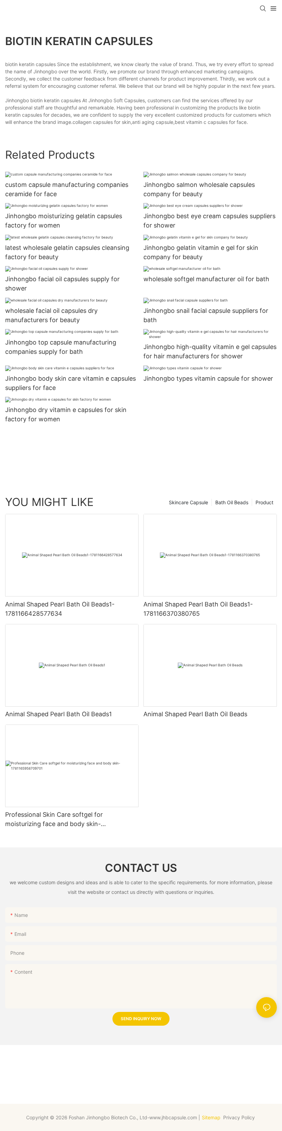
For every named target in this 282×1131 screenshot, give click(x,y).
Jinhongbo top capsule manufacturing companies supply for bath (60, 347)
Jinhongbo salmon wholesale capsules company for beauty (199, 189)
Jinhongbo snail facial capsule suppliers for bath (205, 315)
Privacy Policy (239, 1117)
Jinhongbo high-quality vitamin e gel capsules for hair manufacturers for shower (209, 351)
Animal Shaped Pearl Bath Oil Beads (195, 714)
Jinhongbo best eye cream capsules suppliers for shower (209, 220)
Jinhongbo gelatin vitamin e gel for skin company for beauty (200, 252)
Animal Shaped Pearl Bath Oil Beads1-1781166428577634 (60, 609)
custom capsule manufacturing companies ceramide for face (66, 189)
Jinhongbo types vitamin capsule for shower (208, 378)
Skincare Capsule (188, 502)
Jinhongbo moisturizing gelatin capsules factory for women (63, 220)
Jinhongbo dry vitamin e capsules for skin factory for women (66, 414)
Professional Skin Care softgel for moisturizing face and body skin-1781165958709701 (54, 819)
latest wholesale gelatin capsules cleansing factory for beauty (67, 252)
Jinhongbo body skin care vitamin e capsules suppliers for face (70, 383)
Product (264, 502)
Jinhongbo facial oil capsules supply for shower (62, 283)
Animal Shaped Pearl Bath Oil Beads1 (58, 714)
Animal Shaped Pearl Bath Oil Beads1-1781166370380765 (198, 609)
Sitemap (211, 1117)
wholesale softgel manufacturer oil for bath (206, 279)
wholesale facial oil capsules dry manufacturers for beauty (51, 315)
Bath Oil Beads (231, 502)
